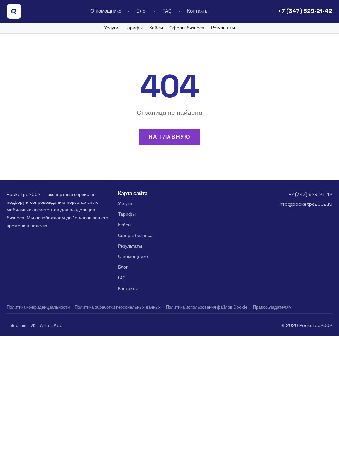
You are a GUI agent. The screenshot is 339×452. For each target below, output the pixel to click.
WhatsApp (51, 325)
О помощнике (105, 11)
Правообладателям (272, 307)
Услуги (111, 28)
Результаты (223, 28)
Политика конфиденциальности (38, 307)
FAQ (167, 11)
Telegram (16, 325)
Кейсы (156, 28)
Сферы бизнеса (187, 28)
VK (33, 325)
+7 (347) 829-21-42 (305, 11)
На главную (170, 136)
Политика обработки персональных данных (118, 307)
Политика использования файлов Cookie (207, 307)
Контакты (198, 11)
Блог (141, 11)
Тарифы (134, 28)
